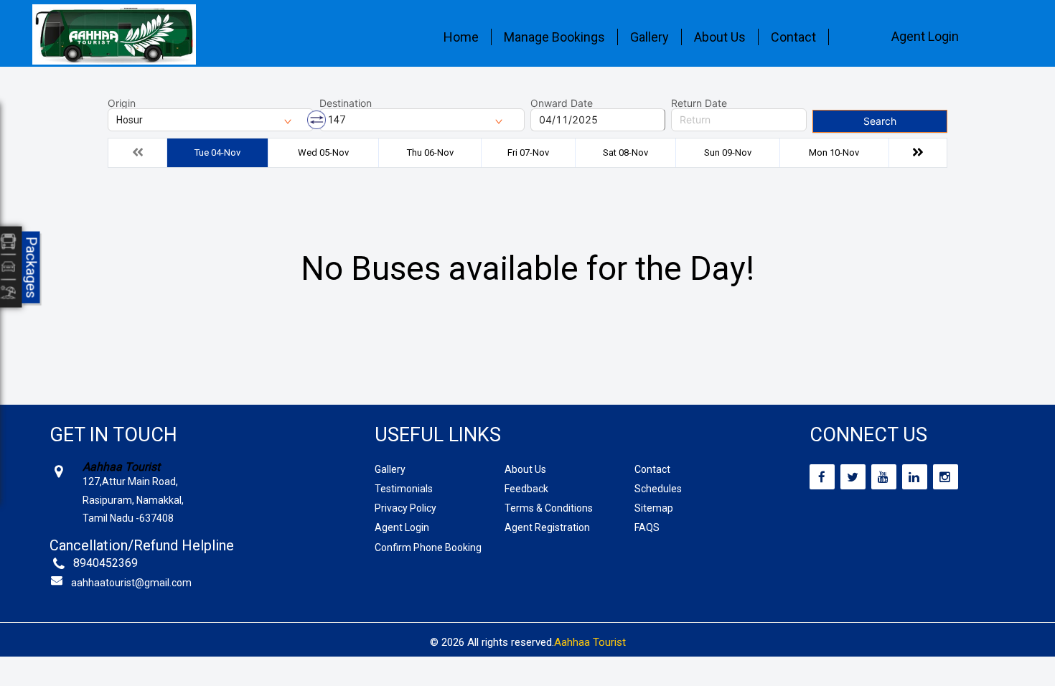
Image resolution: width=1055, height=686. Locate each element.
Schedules (658, 488)
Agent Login (925, 36)
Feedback (526, 488)
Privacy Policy (405, 508)
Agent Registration (547, 527)
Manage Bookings (554, 37)
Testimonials (404, 488)
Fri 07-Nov (528, 152)
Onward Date (561, 103)
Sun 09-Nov (727, 152)
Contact (793, 37)
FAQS (647, 527)
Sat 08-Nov (625, 152)
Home (461, 37)
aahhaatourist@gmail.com (131, 582)
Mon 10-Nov (834, 152)
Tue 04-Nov (217, 152)
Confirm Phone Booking (428, 547)
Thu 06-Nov (430, 152)
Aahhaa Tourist (590, 642)
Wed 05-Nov (323, 152)
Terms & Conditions (549, 508)
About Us (720, 37)
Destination (345, 103)
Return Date (699, 103)
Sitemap (653, 508)
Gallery (649, 37)
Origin (122, 103)
